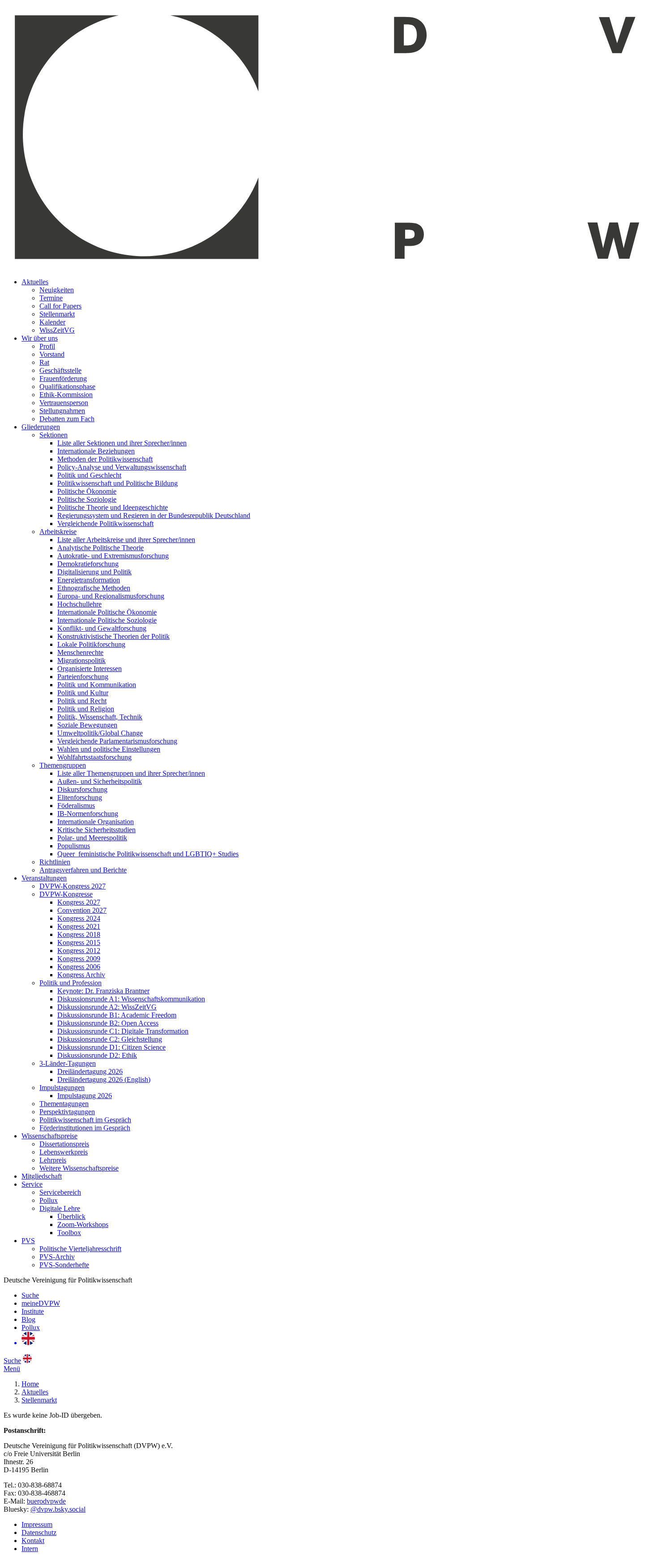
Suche (30, 1295)
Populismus (73, 846)
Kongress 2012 (78, 950)
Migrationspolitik (81, 660)
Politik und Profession (70, 983)
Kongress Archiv (81, 975)
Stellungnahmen (62, 411)
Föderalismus (76, 805)
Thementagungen (64, 1103)
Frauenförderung (63, 378)
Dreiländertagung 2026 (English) (103, 1079)
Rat (44, 362)
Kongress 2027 (78, 902)
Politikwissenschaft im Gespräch (85, 1120)
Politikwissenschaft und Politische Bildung (117, 483)
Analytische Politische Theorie (100, 547)
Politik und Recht (82, 701)
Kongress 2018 (78, 934)
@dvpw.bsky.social (57, 1509)
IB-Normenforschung (87, 813)
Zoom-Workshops (82, 1224)
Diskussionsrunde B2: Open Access (107, 1023)
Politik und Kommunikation (96, 684)
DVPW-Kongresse (66, 894)
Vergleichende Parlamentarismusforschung (117, 741)
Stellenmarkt (57, 314)
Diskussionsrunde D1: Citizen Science (111, 1047)
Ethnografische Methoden (93, 588)
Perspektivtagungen (67, 1112)
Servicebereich (60, 1192)
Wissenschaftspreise (49, 1136)
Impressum (36, 1524)
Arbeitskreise (58, 531)
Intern (29, 1548)
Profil (47, 346)
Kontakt (32, 1540)
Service (32, 1184)
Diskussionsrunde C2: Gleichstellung (109, 1039)
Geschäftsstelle (60, 370)
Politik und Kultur (82, 693)
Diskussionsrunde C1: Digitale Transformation (122, 1031)
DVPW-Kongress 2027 (72, 886)
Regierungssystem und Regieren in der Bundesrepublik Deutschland (153, 515)
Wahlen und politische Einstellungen (108, 749)
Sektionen (53, 435)
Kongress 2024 (78, 918)
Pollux (48, 1200)
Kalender (52, 322)
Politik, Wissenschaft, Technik (99, 717)
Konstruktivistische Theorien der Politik (113, 636)
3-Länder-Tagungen (67, 1063)
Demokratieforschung (88, 564)
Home (30, 1384)
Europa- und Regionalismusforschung (110, 596)
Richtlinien (54, 862)
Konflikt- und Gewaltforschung (101, 628)
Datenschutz (38, 1532)
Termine (51, 298)
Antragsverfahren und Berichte (83, 870)
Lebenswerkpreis (63, 1152)
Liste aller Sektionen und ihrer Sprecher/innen (122, 443)
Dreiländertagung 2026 (90, 1071)
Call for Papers (60, 306)
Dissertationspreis (64, 1144)
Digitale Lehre (59, 1208)
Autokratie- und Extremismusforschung (113, 556)
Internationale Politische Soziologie (107, 620)
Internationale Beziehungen (96, 451)
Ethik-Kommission (66, 394)
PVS (28, 1240)
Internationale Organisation (95, 821)
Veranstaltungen (44, 878)
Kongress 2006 (78, 966)
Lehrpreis (52, 1160)
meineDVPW (40, 1303)
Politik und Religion (85, 709)
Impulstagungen (62, 1087)
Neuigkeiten (56, 290)
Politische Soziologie (86, 499)
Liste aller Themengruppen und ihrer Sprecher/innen (131, 773)
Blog (28, 1319)
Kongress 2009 (78, 958)
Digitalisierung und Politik (94, 572)
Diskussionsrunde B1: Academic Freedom (116, 1015)
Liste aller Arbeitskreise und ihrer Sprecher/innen (126, 539)
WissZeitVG (57, 330)
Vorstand (51, 354)
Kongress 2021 (78, 926)
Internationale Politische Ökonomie (107, 612)
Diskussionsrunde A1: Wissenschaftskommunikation (131, 999)
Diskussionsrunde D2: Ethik (97, 1055)
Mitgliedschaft (41, 1176)
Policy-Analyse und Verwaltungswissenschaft (121, 467)
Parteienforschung (82, 676)
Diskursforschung (82, 789)
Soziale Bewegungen (87, 725)
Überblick (71, 1216)
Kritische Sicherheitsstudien (96, 829)
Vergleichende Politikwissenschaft (105, 523)
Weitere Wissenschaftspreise (79, 1168)
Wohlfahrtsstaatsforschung (94, 757)
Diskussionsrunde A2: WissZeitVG (107, 1007)
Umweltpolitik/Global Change (100, 733)
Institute (32, 1311)
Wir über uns (39, 338)
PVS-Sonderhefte (64, 1265)
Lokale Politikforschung (91, 644)
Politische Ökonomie (86, 491)
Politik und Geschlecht (89, 475)
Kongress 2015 (78, 942)
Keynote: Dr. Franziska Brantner (103, 991)
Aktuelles (34, 282)
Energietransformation (88, 580)
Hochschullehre (79, 604)
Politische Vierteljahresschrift (80, 1248)
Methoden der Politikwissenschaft (105, 459)
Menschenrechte (80, 652)
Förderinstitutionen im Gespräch (84, 1128)
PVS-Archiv (57, 1257)
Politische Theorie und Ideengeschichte (112, 507)
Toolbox (69, 1232)
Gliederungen (40, 427)
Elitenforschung (79, 797)
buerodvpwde (46, 1501)
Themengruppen (62, 765)
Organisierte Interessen (89, 668)
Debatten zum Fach (66, 419)
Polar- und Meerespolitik (92, 838)
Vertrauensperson (63, 402)
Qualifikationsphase (67, 386)
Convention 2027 (82, 910)
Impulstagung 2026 (84, 1095)
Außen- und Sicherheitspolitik (99, 781)
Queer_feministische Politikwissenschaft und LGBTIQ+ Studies (148, 854)
